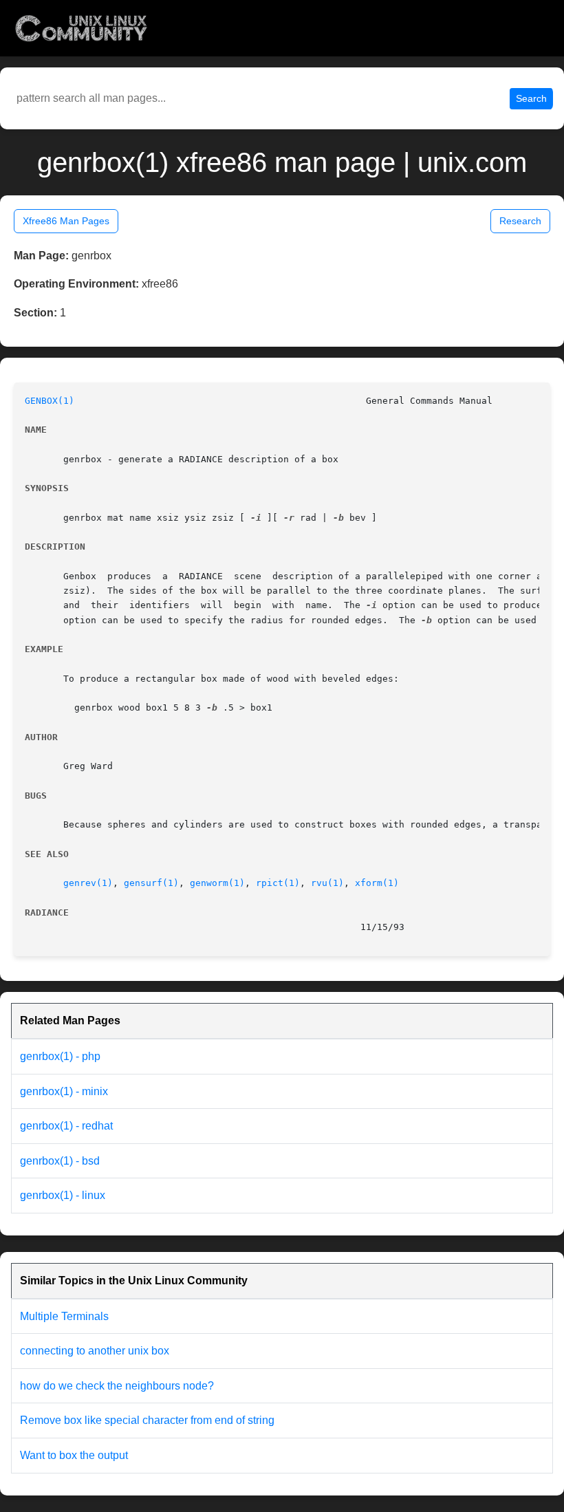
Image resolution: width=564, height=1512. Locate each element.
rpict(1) (278, 883)
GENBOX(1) (49, 401)
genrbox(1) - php (60, 1056)
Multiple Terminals (64, 1316)
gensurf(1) (151, 883)
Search (531, 98)
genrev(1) (88, 883)
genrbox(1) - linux (62, 1195)
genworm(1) (217, 883)
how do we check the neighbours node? (117, 1386)
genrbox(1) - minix (64, 1091)
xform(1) (377, 883)
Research (520, 220)
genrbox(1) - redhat (66, 1126)
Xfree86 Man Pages (66, 220)
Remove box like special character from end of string (147, 1420)
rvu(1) (327, 883)
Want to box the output (74, 1455)
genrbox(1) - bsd (60, 1161)
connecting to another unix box (94, 1351)
